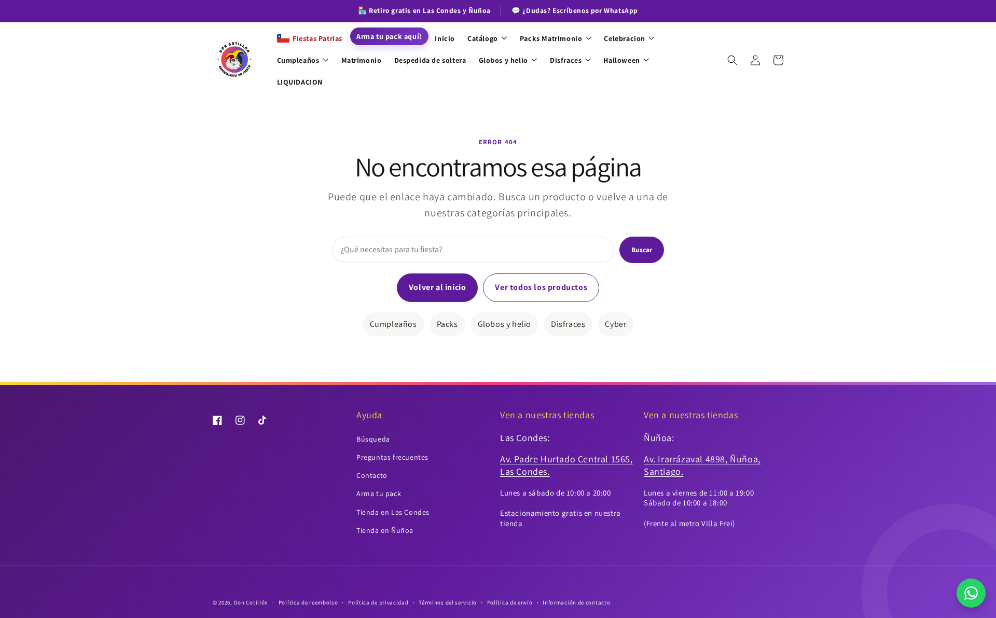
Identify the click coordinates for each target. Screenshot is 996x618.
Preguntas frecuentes (392, 457)
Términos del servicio (448, 602)
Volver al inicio (437, 287)
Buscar (641, 249)
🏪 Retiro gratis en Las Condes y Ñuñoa (424, 10)
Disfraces (568, 324)
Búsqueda (373, 439)
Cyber (615, 324)
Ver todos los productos (541, 287)
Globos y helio (504, 324)
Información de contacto (576, 602)
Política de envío (510, 602)
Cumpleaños (393, 324)
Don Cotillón (251, 602)
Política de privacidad (378, 602)
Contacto (372, 475)
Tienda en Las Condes (393, 512)
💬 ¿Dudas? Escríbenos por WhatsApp (574, 10)
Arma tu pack (378, 493)
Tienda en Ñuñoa (384, 530)
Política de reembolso (308, 602)
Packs (447, 324)
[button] (732, 60)
